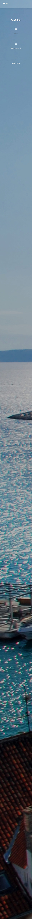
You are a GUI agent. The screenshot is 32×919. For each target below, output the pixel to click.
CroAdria (4, 3)
